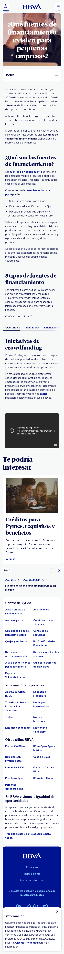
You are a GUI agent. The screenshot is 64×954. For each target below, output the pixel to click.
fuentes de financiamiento (26, 171)
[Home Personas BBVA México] (32, 6)
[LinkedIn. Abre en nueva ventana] (45, 906)
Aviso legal (32, 867)
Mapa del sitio (32, 873)
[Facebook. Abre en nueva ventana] (19, 906)
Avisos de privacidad (32, 880)
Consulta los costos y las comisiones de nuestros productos (32, 892)
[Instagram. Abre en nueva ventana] (36, 906)
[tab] (11, 328)
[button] (58, 570)
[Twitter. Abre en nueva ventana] (28, 906)
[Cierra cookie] (57, 911)
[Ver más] (32, 495)
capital (44, 393)
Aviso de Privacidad (26, 942)
